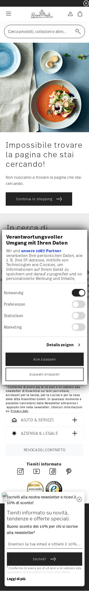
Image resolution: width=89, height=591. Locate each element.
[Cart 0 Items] (80, 14)
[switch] (78, 304)
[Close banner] (86, 3)
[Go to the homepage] (41, 14)
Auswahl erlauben (44, 374)
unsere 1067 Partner (41, 250)
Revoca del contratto (44, 450)
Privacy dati (19, 411)
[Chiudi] (79, 500)
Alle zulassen (44, 359)
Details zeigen (60, 345)
